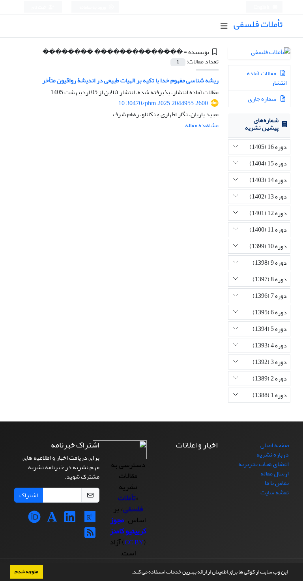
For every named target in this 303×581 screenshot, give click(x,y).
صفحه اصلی (274, 445)
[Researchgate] (89, 519)
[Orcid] (34, 519)
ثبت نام (39, 7)
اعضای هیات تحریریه (263, 464)
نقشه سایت (274, 492)
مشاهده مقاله (202, 125)
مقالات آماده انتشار (267, 78)
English (262, 7)
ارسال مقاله (274, 473)
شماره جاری (262, 99)
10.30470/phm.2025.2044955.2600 (163, 103)
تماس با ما (277, 483)
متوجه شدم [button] (26, 571)
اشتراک (28, 495)
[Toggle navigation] (224, 26)
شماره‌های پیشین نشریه (262, 124)
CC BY (134, 542)
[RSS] (89, 535)
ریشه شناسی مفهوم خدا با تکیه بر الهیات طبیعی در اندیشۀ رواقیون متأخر (130, 80)
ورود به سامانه (93, 7)
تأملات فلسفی (258, 24)
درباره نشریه (272, 454)
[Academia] (52, 519)
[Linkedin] (69, 519)
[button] (129, 573)
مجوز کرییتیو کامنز (128, 525)
